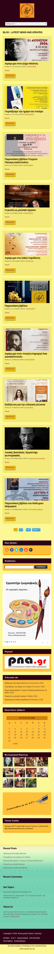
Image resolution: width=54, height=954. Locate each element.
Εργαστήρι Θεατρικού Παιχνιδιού (16, 892)
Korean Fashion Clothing (34, 826)
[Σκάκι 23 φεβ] (42, 762)
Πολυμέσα (8, 941)
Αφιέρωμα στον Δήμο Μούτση (21, 63)
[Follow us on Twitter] (16, 549)
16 (45, 732)
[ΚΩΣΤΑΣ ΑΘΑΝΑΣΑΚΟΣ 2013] (8, 772)
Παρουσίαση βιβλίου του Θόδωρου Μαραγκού (24, 505)
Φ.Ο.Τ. (13, 938)
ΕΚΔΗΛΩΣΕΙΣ (31, 66)
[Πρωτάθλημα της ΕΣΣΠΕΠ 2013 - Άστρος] (8, 783)
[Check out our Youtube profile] (26, 549)
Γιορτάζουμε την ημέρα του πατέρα (24, 111)
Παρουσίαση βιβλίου (16, 305)
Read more (10, 76)
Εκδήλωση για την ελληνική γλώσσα (25, 404)
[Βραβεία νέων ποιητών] (31, 772)
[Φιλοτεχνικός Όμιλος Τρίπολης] (27, 17)
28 (28, 530)
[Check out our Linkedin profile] (21, 549)
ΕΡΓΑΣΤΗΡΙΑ (35, 938)
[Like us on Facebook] (12, 549)
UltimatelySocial (27, 949)
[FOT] (19, 762)
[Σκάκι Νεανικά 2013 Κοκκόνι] (42, 772)
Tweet (7, 70)
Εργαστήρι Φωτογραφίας (37, 458)
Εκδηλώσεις (30, 261)
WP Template (17, 826)
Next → (36, 530)
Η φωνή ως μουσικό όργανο (20, 210)
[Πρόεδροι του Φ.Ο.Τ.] (8, 762)
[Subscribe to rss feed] (7, 549)
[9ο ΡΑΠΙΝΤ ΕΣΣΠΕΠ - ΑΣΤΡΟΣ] (19, 783)
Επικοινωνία (19, 941)
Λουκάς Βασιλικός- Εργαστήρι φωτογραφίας (21, 454)
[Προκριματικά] (19, 772)
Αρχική (6, 938)
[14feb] (31, 762)
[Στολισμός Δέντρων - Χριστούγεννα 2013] (31, 783)
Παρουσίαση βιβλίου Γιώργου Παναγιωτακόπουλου (21, 161)
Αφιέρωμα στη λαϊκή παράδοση (22, 257)
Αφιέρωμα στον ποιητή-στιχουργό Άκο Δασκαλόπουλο (26, 355)
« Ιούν (15, 744)
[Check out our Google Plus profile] (31, 549)
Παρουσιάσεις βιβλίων (36, 509)
